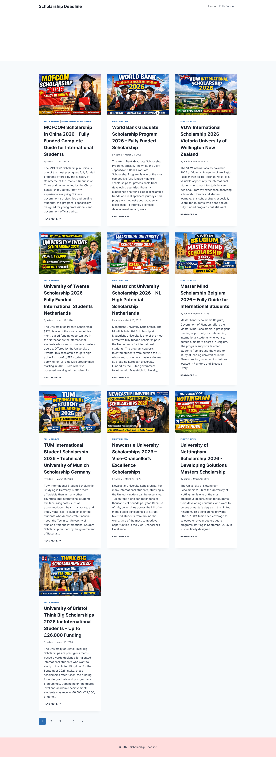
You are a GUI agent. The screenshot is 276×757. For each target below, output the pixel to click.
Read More (52, 219)
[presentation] (70, 94)
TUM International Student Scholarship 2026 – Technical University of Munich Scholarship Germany (67, 458)
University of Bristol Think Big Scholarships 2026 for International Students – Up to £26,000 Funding (69, 622)
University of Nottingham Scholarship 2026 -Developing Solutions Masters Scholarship (203, 458)
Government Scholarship (76, 121)
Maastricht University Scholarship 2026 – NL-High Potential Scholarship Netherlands (137, 299)
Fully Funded (227, 6)
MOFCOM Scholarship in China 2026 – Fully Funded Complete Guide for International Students (68, 141)
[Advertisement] (138, 36)
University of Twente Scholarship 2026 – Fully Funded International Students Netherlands (68, 299)
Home (212, 6)
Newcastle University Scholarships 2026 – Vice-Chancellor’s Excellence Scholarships (135, 458)
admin (50, 161)
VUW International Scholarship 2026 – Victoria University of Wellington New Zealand (203, 141)
